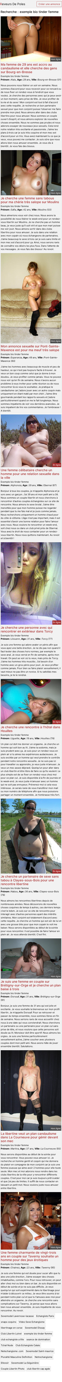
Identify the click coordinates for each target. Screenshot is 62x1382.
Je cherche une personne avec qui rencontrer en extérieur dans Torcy (27, 629)
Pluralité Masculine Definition (16, 1357)
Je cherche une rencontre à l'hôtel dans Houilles (30, 729)
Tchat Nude (7, 1345)
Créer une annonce (49, 4)
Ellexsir (5, 1362)
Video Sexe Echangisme (32, 1321)
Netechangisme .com (12, 1351)
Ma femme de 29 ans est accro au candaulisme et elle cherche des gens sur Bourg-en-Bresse (29, 68)
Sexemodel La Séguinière (25, 1362)
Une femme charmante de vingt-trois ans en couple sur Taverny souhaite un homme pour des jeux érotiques (29, 1256)
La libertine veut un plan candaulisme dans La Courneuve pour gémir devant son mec (29, 1137)
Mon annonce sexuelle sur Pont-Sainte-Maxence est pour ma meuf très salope (30, 348)
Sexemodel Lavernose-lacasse (17, 1316)
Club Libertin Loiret (11, 1333)
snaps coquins (8, 1321)
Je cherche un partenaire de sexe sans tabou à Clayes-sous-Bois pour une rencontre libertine (30, 880)
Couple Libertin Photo (12, 1368)
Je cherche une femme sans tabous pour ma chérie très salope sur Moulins (30, 200)
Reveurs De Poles (12, 4)
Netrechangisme (43, 1357)
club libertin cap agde (38, 1368)
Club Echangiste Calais (28, 1345)
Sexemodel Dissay (35, 1327)
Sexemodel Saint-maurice (40, 1351)
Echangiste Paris (45, 1316)
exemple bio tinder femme (38, 1333)
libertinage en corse (11, 1327)
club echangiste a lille (12, 1339)
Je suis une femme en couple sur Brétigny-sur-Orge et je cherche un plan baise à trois (31, 985)
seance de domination (38, 1339)
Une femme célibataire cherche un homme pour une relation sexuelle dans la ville (30, 473)
